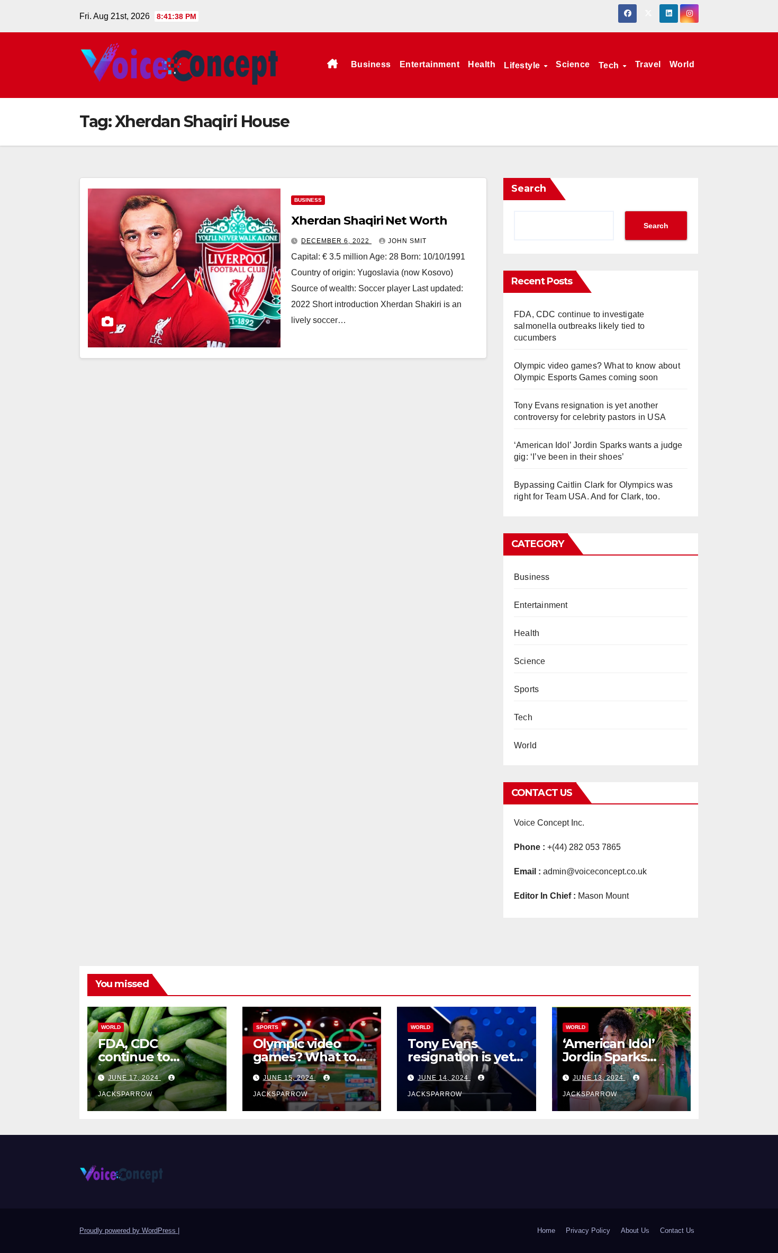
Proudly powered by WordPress (128, 1230)
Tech (610, 65)
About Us (635, 1230)
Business (371, 64)
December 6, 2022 (336, 241)
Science (573, 64)
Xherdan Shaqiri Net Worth (369, 220)
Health (481, 64)
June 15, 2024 (289, 1077)
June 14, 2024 (444, 1077)
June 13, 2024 (599, 1077)
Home (546, 1230)
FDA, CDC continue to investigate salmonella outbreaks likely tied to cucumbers (579, 326)
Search (528, 188)
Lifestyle (523, 65)
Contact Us (677, 1230)
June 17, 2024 (134, 1077)
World (682, 64)
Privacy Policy (588, 1230)
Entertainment (430, 64)
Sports (526, 689)
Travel (648, 64)
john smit (407, 241)
